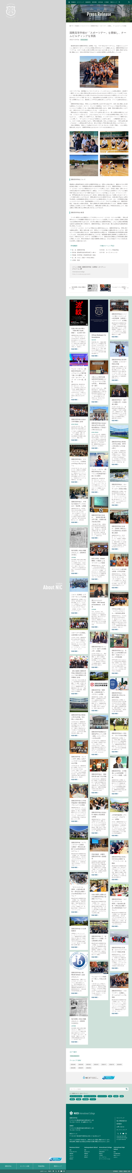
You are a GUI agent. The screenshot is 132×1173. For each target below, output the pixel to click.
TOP (72, 26)
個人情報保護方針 (122, 1121)
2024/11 (104, 1064)
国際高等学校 (73, 1118)
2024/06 (88, 1068)
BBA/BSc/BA (87, 1151)
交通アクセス (43, 1171)
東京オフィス (73, 1133)
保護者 (125, 1171)
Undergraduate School (91, 1147)
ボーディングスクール (103, 1149)
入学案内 (106, 2)
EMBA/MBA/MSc (73, 1151)
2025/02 (88, 1064)
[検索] (126, 1089)
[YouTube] (61, 1171)
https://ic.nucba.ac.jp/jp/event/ (81, 274)
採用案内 (119, 1124)
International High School (119, 1148)
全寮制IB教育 (102, 1151)
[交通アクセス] (53, 1171)
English (49, 1171)
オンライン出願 (24, 1166)
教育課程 (94, 2)
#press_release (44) (75, 1055)
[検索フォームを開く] (129, 2)
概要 (70, 1149)
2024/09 (119, 1064)
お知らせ (71, 1155)
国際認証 (71, 1153)
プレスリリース (85, 26)
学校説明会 (41, 1166)
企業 (129, 1171)
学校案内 (73, 2)
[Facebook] (58, 1171)
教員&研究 (88, 2)
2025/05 (81, 1064)
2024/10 (111, 1064)
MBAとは (71, 1157)
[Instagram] (64, 1171)
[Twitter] (56, 1171)
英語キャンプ (58, 1166)
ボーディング (80, 2)
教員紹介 (71, 1158)
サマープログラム (102, 1157)
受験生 (121, 1171)
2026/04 (73, 1064)
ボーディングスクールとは (104, 1158)
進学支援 (100, 2)
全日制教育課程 (117, 1153)
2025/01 (96, 1064)
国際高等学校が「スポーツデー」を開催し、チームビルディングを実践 (108, 26)
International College (105, 1147)
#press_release (84, 39)
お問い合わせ (120, 1126)
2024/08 (73, 1068)
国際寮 (71, 1125)
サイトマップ (120, 1118)
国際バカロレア (117, 1155)
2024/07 (81, 1068)
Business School (74, 1147)
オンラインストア (122, 1129)
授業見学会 (8, 1166)
